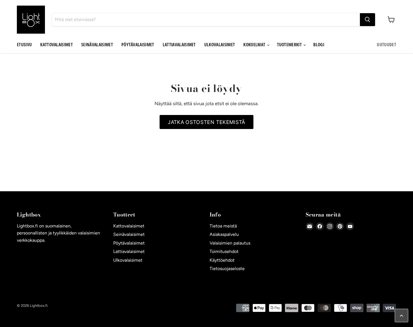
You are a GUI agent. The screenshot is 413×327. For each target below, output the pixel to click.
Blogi (318, 45)
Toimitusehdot (224, 251)
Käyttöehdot (222, 260)
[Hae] (367, 19)
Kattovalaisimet (56, 45)
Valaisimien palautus (230, 243)
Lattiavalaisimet (179, 45)
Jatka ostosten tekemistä (206, 122)
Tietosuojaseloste (227, 268)
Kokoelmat (254, 45)
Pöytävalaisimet (137, 45)
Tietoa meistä (223, 226)
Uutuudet (386, 45)
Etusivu (24, 45)
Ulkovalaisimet (219, 45)
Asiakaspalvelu (224, 234)
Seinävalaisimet (97, 45)
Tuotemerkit (290, 45)
